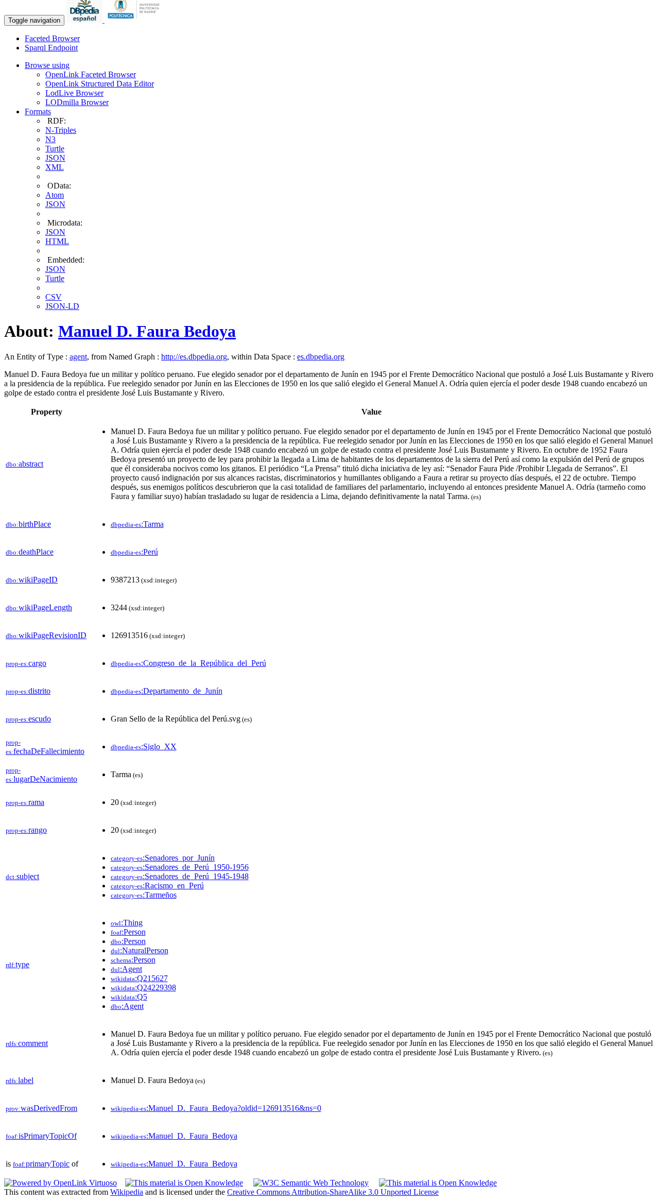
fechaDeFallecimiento (45, 747)
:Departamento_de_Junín (166, 691)
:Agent (126, 969)
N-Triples (60, 130)
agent (78, 356)
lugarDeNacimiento (41, 774)
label (19, 1080)
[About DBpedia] (85, 19)
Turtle (54, 148)
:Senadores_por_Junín (163, 857)
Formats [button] (38, 111)
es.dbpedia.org (320, 356)
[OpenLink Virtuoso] (60, 1182)
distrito (28, 691)
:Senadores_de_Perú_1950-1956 (180, 867)
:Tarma (137, 524)
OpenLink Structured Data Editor (99, 83)
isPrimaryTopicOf (41, 1135)
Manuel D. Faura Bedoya (147, 331)
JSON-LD (62, 306)
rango (26, 830)
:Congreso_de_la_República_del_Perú (188, 663)
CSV (53, 297)
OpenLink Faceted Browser (90, 74)
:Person (128, 932)
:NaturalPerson (139, 950)
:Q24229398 (143, 987)
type (17, 964)
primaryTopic (41, 1163)
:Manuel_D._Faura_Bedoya (174, 1135)
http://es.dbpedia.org (194, 356)
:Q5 (129, 996)
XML (54, 167)
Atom (54, 195)
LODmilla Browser (77, 102)
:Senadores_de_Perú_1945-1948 (180, 876)
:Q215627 (139, 978)
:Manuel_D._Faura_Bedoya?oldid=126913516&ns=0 (216, 1108)
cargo (26, 663)
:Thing (127, 922)
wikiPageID (32, 579)
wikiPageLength (39, 607)
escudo (28, 718)
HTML (57, 241)
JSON (55, 157)
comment (27, 1043)
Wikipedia (126, 1192)
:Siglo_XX (144, 746)
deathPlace (30, 551)
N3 (50, 139)
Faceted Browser (52, 38)
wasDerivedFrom (41, 1108)
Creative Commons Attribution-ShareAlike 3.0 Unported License (333, 1192)
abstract (24, 463)
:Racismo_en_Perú (157, 885)
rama (25, 802)
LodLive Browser (74, 93)
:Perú (134, 551)
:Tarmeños (144, 894)
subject (22, 876)
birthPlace (28, 524)
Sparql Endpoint (51, 47)
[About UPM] (135, 19)
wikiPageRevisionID (46, 635)
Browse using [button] (47, 65)
